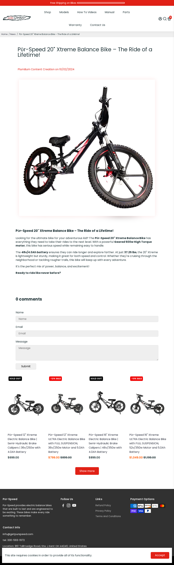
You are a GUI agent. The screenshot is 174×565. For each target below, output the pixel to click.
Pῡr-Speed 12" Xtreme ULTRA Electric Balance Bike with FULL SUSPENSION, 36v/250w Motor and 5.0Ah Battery (66, 443)
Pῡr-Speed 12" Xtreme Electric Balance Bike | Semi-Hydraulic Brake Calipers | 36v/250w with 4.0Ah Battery (24, 443)
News (13, 34)
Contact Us (97, 25)
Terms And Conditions (108, 516)
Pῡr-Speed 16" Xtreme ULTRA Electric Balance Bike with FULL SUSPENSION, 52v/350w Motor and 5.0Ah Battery (147, 443)
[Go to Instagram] (68, 506)
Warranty (75, 25)
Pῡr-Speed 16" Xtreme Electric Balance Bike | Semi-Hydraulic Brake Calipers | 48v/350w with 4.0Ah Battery (105, 443)
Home (4, 34)
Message (22, 342)
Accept (160, 555)
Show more (87, 471)
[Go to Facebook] (63, 506)
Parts (126, 12)
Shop (47, 12)
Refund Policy (103, 505)
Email (19, 327)
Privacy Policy (103, 510)
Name (20, 312)
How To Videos (87, 12)
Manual (109, 12)
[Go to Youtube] (74, 506)
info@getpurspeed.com (18, 534)
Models (64, 12)
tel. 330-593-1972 (14, 540)
